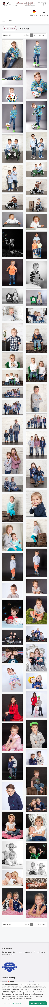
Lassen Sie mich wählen (11, 1003)
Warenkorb (44, 15)
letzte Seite (41, 35)
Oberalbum (10, 28)
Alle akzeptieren (37, 1003)
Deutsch (33, 15)
